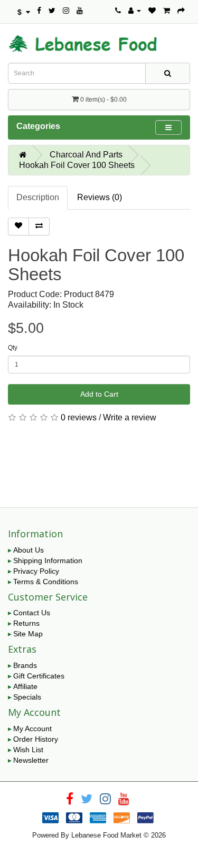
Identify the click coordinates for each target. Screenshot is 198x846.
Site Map (28, 633)
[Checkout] (181, 10)
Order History (35, 739)
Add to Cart (99, 394)
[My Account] (134, 10)
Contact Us (31, 612)
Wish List (28, 749)
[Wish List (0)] (152, 10)
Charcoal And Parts (86, 154)
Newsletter (31, 760)
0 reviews (79, 417)
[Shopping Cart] (166, 10)
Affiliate (25, 686)
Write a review (129, 417)
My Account (32, 728)
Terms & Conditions (45, 581)
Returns (26, 623)
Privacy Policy (36, 571)
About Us (28, 550)
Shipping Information (47, 560)
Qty (12, 347)
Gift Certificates (38, 676)
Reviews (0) (99, 197)
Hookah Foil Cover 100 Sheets (77, 165)
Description (37, 197)
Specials (27, 697)
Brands (25, 665)
